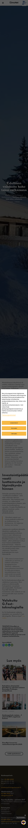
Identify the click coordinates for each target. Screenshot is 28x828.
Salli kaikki (14, 433)
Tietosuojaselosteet (9, 415)
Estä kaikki (14, 428)
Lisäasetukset (14, 423)
